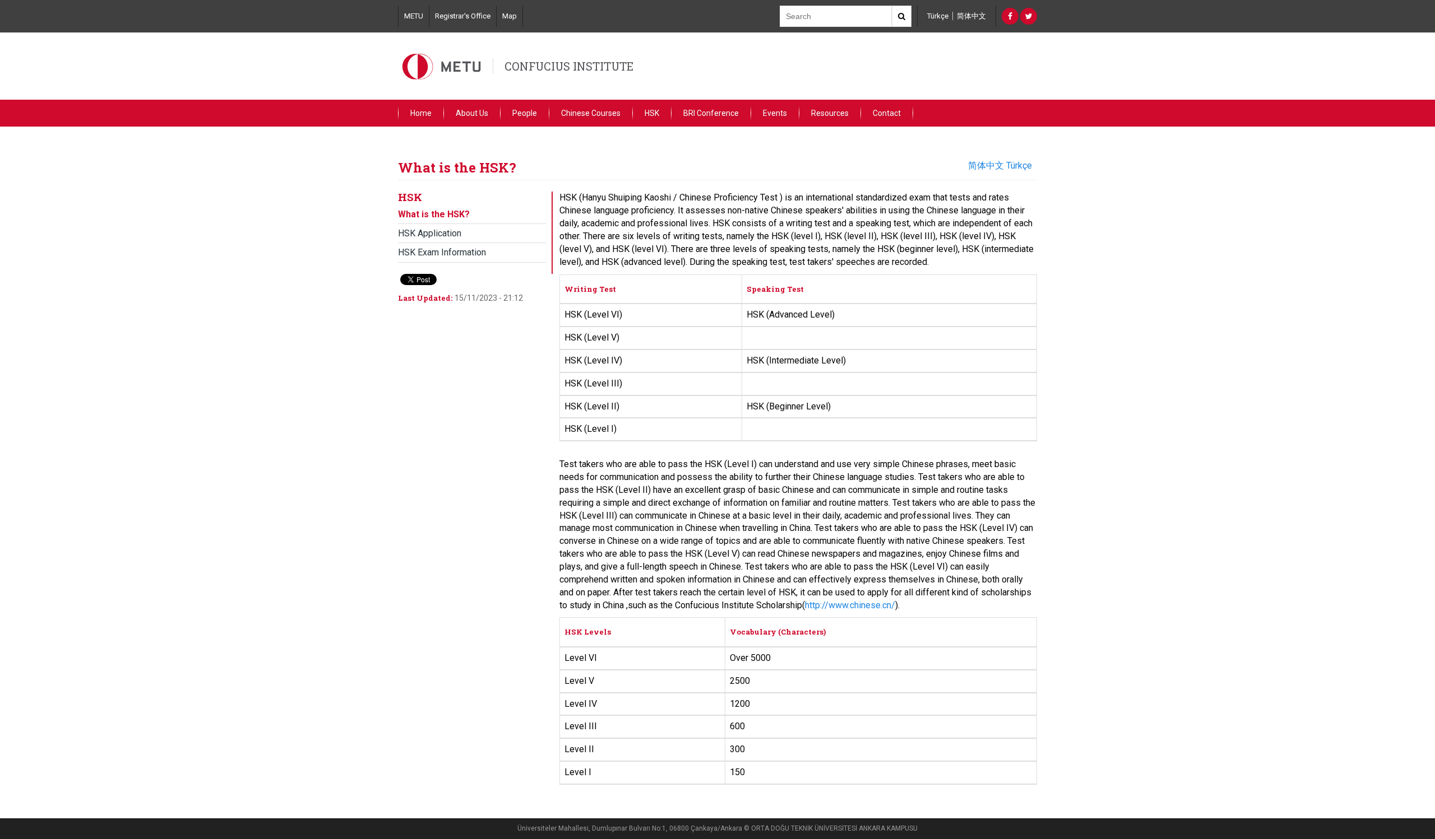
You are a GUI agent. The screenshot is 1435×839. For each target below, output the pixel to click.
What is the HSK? (434, 214)
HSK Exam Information (442, 252)
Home (421, 113)
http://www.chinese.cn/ (850, 605)
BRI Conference (711, 113)
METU (413, 16)
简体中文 (971, 16)
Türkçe (937, 16)
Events (775, 113)
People (524, 113)
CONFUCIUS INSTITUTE (568, 66)
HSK (652, 113)
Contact (887, 113)
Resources (830, 113)
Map (509, 16)
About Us (472, 113)
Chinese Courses (591, 113)
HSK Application (429, 233)
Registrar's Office (462, 16)
